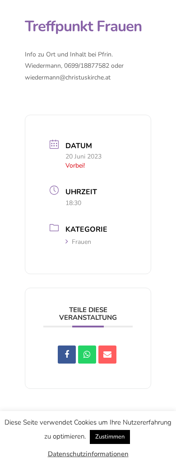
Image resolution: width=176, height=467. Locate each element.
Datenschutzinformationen (88, 453)
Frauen (81, 242)
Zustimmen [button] (110, 437)
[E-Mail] (107, 355)
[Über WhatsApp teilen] (87, 355)
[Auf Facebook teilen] (67, 355)
